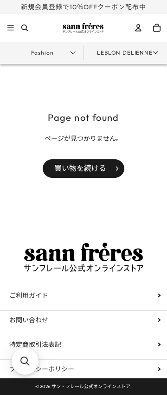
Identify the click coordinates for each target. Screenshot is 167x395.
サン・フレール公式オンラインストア (90, 386)
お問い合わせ (28, 320)
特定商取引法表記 (35, 344)
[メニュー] (10, 28)
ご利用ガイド (28, 295)
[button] (25, 361)
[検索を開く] (24, 28)
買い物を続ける (80, 168)
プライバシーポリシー (41, 369)
